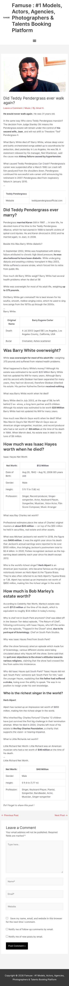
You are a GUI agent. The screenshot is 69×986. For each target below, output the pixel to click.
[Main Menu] (34, 41)
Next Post (61, 815)
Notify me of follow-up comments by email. (31, 929)
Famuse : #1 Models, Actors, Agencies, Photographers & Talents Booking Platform (37, 17)
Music (28, 108)
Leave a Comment (12, 108)
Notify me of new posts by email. (26, 936)
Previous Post (9, 815)
